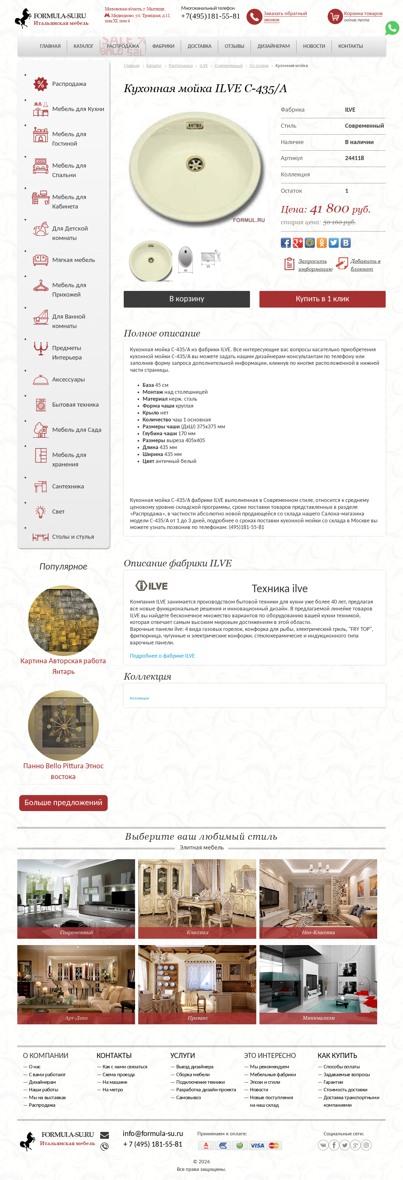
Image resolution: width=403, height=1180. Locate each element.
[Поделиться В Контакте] (346, 243)
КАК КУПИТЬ (337, 1056)
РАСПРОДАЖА (123, 46)
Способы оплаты (342, 1067)
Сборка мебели (193, 1074)
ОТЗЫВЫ (234, 46)
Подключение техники (200, 1082)
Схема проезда (119, 1074)
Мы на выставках (47, 1097)
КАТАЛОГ (84, 46)
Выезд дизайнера (194, 1067)
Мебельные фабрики (273, 1074)
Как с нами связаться (125, 1067)
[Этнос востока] (63, 712)
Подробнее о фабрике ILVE (162, 656)
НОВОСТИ (314, 46)
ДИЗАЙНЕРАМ (274, 46)
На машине (115, 1082)
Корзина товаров (363, 13)
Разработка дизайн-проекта (206, 1090)
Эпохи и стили (265, 1082)
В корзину (186, 299)
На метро (113, 1090)
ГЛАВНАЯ (50, 46)
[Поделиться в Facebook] (286, 243)
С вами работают (47, 1074)
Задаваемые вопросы (347, 1074)
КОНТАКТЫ (350, 46)
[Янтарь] (63, 607)
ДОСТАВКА (200, 46)
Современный (364, 126)
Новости (259, 1090)
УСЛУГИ (182, 1056)
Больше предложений (63, 803)
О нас (35, 1067)
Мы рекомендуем (269, 1067)
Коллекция (139, 698)
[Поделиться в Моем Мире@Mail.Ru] (310, 243)
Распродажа (42, 1105)
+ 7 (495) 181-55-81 (152, 1145)
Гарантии (333, 1082)
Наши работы (43, 1090)
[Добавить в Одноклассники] (322, 243)
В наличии (359, 142)
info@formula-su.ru (153, 1134)
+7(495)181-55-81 (211, 16)
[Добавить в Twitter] (334, 243)
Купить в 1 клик (322, 299)
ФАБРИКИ (163, 46)
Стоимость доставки (345, 1090)
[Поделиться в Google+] (298, 243)
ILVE (350, 110)
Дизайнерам (42, 1082)
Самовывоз (188, 1097)
